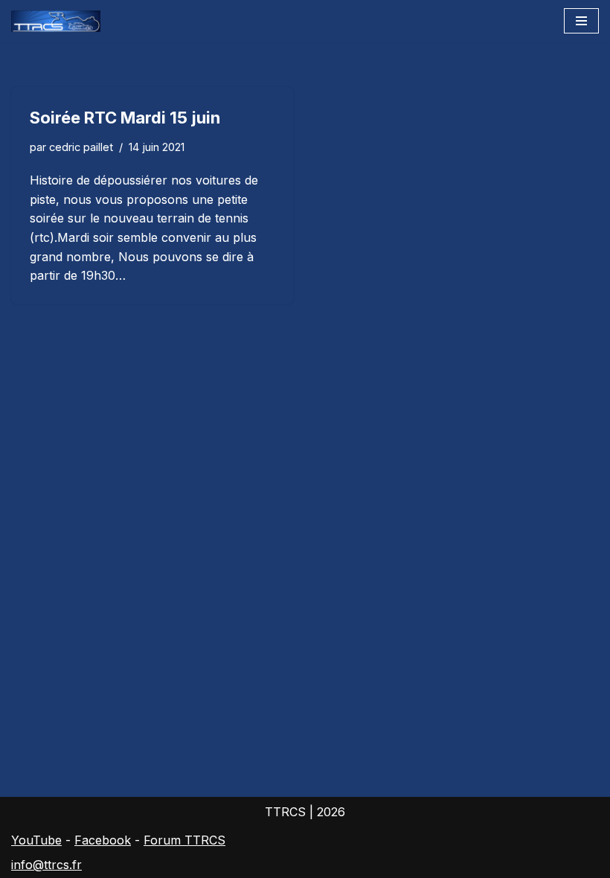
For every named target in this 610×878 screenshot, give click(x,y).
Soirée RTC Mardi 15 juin (125, 117)
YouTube (36, 840)
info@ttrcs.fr (46, 864)
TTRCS (285, 811)
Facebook (102, 840)
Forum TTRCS (184, 840)
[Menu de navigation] (581, 20)
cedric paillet (81, 147)
